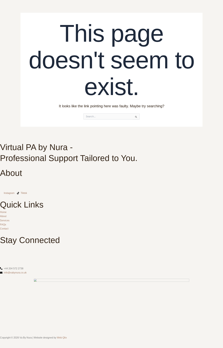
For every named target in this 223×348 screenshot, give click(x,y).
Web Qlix (61, 337)
